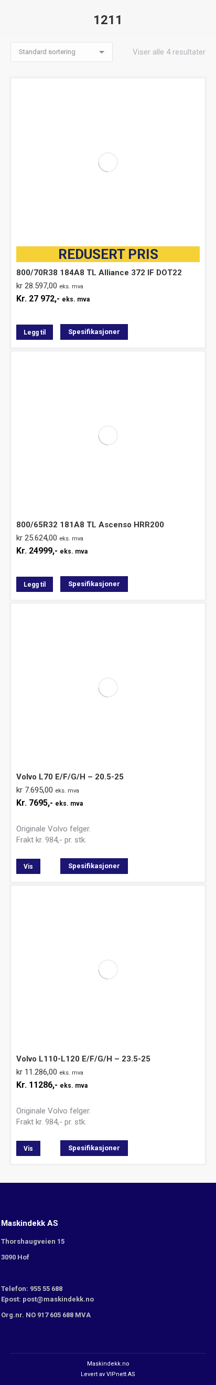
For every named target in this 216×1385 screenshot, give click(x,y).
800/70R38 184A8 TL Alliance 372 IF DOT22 (99, 261)
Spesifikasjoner (94, 332)
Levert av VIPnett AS (108, 1374)
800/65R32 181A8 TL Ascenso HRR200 (90, 524)
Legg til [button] (35, 332)
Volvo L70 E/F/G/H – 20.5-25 (70, 777)
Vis (28, 866)
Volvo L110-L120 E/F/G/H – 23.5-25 (83, 1059)
